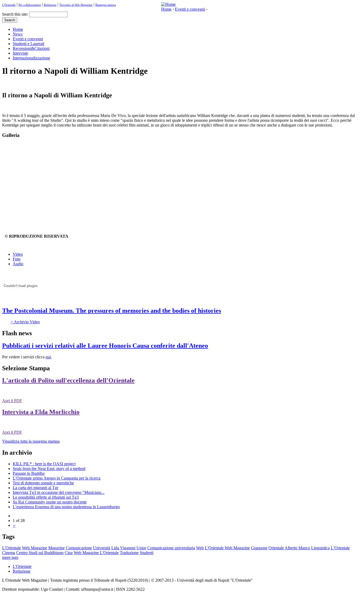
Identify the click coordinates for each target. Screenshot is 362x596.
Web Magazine (34, 548)
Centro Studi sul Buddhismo (40, 552)
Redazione (50, 4)
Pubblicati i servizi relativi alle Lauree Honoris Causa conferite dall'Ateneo (105, 345)
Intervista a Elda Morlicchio (41, 411)
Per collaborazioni (30, 4)
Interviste (20, 53)
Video (18, 254)
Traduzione (129, 552)
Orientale (276, 548)
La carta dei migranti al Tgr (35, 487)
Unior (141, 548)
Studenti (146, 552)
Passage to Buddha (29, 473)
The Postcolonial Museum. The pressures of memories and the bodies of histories (111, 310)
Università (101, 548)
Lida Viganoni (123, 548)
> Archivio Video (25, 322)
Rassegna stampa (105, 4)
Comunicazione (79, 548)
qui (48, 357)
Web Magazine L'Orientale (96, 552)
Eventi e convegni (190, 9)
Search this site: (15, 14)
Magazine (56, 548)
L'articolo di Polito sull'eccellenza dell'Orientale (68, 380)
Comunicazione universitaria (171, 548)
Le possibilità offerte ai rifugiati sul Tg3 (46, 497)
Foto (16, 259)
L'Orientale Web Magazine (227, 548)
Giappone (259, 548)
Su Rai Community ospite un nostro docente (50, 502)
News (18, 34)
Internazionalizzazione (31, 58)
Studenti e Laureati (28, 43)
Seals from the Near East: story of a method (49, 468)
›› (14, 525)
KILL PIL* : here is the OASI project (44, 464)
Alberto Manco (297, 548)
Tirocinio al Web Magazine (75, 4)
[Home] (168, 4)
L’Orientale (340, 548)
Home (166, 9)
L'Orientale (9, 4)
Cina (69, 552)
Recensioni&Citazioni (31, 48)
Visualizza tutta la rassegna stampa (31, 441)
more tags (10, 557)
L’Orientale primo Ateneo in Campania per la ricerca (56, 478)
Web (200, 548)
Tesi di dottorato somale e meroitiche (43, 483)
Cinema (8, 552)
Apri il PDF (12, 400)
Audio (18, 264)
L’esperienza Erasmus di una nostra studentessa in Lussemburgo (66, 506)
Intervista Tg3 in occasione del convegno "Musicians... (58, 492)
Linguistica (320, 548)
